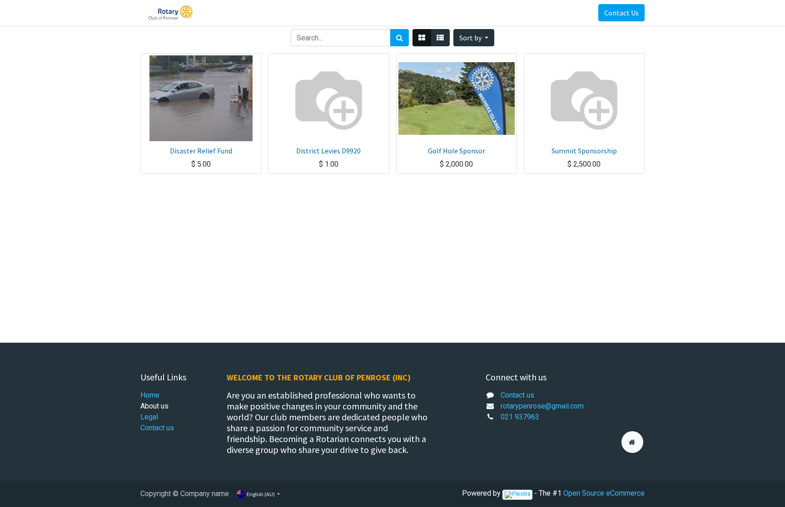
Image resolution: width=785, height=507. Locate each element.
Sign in (573, 12)
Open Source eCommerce (604, 493)
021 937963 (520, 417)
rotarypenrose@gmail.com (542, 406)
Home (149, 395)
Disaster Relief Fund (201, 150)
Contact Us (621, 12)
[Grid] (421, 37)
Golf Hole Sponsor (456, 150)
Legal (149, 417)
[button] (473, 37)
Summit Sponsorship (584, 150)
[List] (440, 37)
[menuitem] (221, 13)
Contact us (157, 427)
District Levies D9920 (328, 150)
